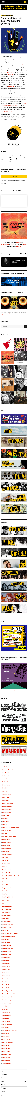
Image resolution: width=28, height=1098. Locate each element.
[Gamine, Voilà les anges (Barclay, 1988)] (7, 371)
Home (2, 1071)
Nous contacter (19, 182)
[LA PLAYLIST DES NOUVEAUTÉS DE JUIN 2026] (7, 357)
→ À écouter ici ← (14, 690)
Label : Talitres (22, 118)
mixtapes (24, 244)
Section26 (4, 1096)
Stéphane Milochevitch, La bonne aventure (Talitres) (13, 21)
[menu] (3, 2)
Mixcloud (18, 246)
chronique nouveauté (7, 15)
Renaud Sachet (6, 114)
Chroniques (4, 1074)
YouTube (12, 244)
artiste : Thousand (13, 118)
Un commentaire (13, 119)
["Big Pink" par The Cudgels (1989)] (20, 357)
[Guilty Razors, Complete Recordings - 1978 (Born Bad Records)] (7, 397)
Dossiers (3, 1091)
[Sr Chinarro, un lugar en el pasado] (20, 384)
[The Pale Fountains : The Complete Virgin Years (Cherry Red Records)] (20, 397)
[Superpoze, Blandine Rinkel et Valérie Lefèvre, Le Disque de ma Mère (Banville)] (7, 384)
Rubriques (3, 1078)
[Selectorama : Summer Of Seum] (20, 344)
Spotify (7, 244)
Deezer (3, 244)
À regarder (3, 1088)
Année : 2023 (12, 116)
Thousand (20, 65)
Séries (2, 1081)
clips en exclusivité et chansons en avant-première (13, 314)
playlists (18, 242)
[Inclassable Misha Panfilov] (20, 371)
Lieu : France (5, 119)
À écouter (3, 1084)
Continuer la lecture (6, 111)
